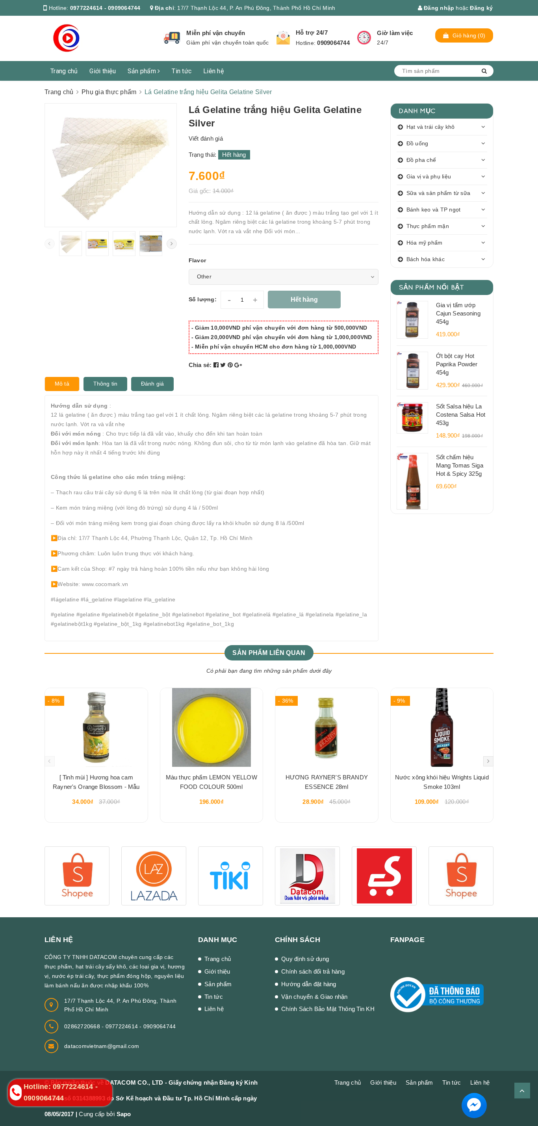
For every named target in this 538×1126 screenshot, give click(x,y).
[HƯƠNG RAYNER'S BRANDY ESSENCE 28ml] (326, 727)
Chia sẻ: (200, 365)
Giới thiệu (102, 71)
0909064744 (333, 42)
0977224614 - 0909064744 (105, 8)
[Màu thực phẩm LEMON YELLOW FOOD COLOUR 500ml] (211, 727)
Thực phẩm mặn (427, 226)
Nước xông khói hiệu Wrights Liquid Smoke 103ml (442, 782)
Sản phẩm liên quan (268, 652)
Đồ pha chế (421, 160)
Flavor (197, 260)
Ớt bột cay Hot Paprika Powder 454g (457, 364)
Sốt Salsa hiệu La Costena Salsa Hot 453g (461, 414)
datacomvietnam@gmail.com (101, 1046)
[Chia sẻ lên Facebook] (217, 365)
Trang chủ (64, 71)
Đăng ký (481, 8)
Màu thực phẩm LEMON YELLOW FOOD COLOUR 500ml (211, 782)
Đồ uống (417, 143)
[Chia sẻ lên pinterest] (231, 365)
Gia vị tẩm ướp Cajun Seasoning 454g (458, 313)
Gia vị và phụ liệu (428, 176)
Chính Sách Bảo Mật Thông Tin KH (328, 1008)
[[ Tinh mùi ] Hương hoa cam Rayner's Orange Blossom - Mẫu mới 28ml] (96, 727)
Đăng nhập (438, 8)
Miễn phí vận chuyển (215, 33)
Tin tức (181, 71)
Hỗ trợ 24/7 (312, 32)
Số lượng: (203, 299)
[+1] (238, 365)
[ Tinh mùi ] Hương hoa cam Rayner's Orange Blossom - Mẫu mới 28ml (96, 783)
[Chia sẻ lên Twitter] (224, 365)
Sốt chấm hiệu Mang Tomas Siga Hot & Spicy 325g (459, 465)
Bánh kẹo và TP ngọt (433, 209)
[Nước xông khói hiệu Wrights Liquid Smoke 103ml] (442, 727)
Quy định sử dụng (305, 958)
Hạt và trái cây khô (430, 127)
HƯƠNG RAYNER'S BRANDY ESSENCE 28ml (327, 782)
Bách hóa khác (425, 259)
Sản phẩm (143, 71)
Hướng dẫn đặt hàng (308, 984)
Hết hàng (304, 299)
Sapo (124, 1114)
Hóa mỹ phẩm (424, 242)
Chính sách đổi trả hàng (313, 971)
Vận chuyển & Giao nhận (314, 996)
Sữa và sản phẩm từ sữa (438, 193)
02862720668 (83, 1026)
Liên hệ (213, 71)
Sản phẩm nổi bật (431, 287)
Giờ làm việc (395, 33)
